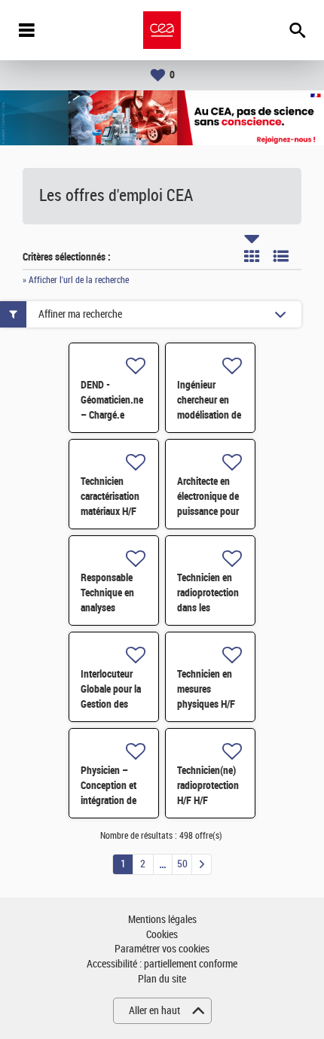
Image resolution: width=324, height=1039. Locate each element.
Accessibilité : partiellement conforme (162, 964)
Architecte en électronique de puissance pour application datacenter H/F (208, 511)
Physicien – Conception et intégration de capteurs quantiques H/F (111, 800)
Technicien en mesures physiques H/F (206, 689)
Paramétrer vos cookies (162, 949)
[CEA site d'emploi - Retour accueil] (162, 30)
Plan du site (162, 979)
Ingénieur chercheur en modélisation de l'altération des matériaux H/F (209, 415)
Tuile (252, 256)
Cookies (162, 934)
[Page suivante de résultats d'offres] (201, 864)
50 (182, 864)
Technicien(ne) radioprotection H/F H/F (208, 785)
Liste (281, 256)
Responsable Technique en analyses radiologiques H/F (108, 607)
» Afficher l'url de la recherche (76, 280)
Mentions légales (162, 919)
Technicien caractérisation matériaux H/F (110, 496)
